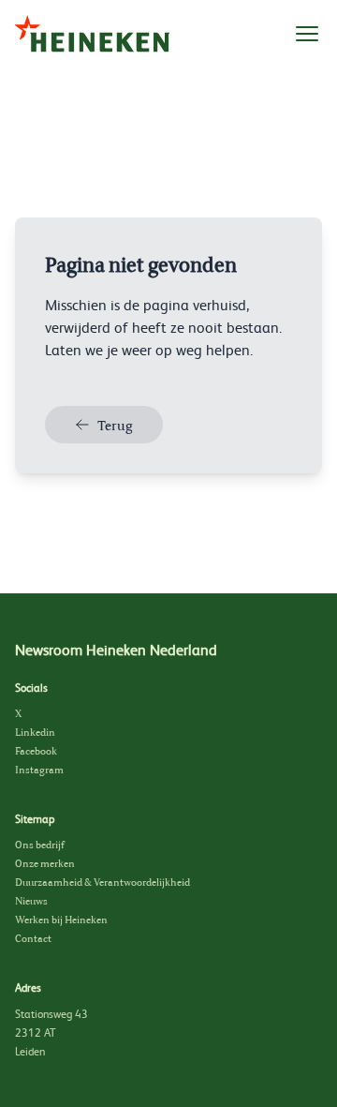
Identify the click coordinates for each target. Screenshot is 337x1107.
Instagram (39, 769)
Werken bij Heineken (61, 919)
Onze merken (45, 863)
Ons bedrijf (40, 844)
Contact (33, 938)
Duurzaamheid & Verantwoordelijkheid (102, 882)
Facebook (36, 750)
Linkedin (35, 732)
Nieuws (31, 900)
